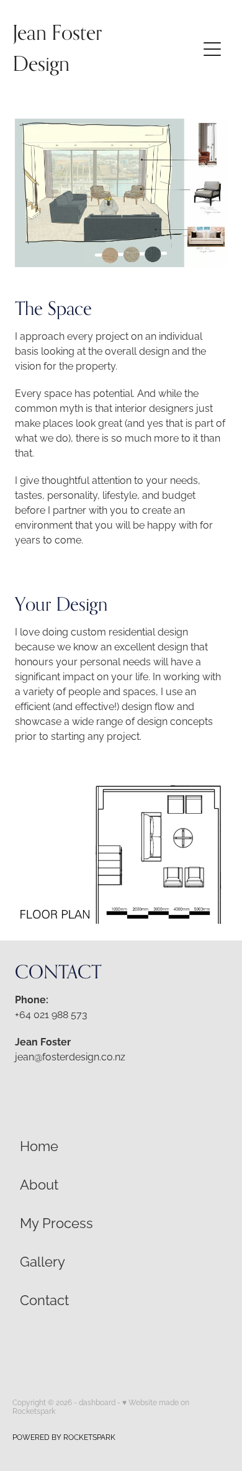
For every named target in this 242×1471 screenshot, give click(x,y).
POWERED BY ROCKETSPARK (63, 1436)
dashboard (97, 1401)
